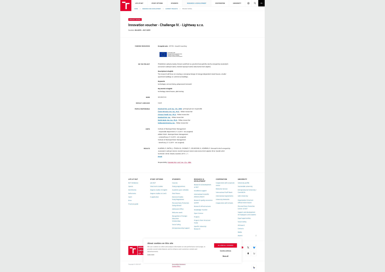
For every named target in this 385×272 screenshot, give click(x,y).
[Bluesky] (254, 247)
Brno (130, 200)
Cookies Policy (176, 266)
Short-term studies (156, 186)
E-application (154, 197)
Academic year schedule (180, 190)
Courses (175, 183)
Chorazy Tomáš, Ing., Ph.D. (167, 114)
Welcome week (177, 212)
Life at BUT (139, 3)
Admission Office (177, 209)
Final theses (176, 193)
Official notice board (244, 203)
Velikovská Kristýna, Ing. (166, 123)
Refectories (132, 193)
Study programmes (178, 186)
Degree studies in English (158, 190)
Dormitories (132, 190)
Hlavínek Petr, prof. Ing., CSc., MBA (170, 109)
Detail (160, 156)
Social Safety (176, 224)
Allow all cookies (225, 245)
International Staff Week (224, 192)
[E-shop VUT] (254, 253)
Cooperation (220, 3)
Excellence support (200, 191)
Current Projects (172, 8)
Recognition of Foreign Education (179, 217)
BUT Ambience (133, 183)
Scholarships (176, 221)
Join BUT (153, 183)
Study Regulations (178, 199)
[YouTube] (242, 247)
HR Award (241, 225)
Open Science (198, 213)
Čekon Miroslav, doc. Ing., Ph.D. (168, 112)
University (237, 3)
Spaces (130, 186)
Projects (196, 217)
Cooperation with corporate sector (225, 184)
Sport (130, 197)
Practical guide (133, 204)
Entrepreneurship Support (181, 228)
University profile (243, 183)
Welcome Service (221, 189)
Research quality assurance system (203, 201)
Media (240, 232)
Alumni (240, 236)
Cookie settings (225, 251)
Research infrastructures (202, 206)
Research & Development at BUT (202, 186)
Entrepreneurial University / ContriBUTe (247, 191)
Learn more (150, 254)
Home (136, 8)
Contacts (241, 228)
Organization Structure (245, 200)
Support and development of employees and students (247, 213)
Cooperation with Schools (224, 203)
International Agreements (224, 196)
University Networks (222, 199)
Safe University (243, 196)
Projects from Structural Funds (202, 221)
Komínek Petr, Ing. (164, 117)
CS (261, 3)
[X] (248, 247)
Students (174, 3)
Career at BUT (243, 209)
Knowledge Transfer (200, 210)
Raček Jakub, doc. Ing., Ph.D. (167, 120)
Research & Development (196, 3)
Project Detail (187, 8)
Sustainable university (245, 186)
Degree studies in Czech (158, 193)
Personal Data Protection (180, 203)
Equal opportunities (244, 218)
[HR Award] (254, 267)
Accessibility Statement (178, 264)
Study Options (157, 3)
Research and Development (151, 8)
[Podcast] (248, 253)
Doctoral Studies (177, 197)
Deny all (225, 256)
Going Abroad (176, 205)
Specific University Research (200, 227)
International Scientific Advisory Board (201, 195)
